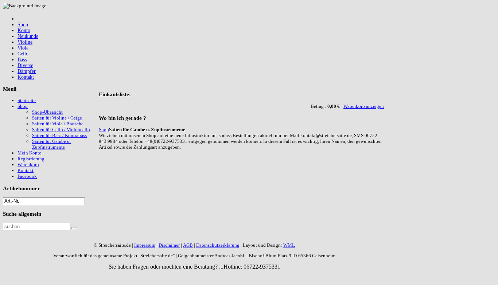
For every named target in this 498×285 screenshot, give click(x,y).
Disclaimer (169, 245)
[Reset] (74, 228)
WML (289, 245)
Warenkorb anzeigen (363, 106)
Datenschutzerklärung (218, 245)
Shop (104, 129)
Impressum (144, 245)
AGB (188, 245)
